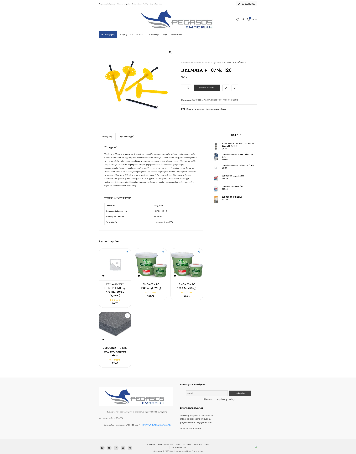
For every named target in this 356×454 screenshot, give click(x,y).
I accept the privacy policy (220, 399)
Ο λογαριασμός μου (165, 444)
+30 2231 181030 (247, 3)
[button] (170, 52)
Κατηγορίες (109, 34)
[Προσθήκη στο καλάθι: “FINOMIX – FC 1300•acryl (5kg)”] (175, 276)
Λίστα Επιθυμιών (123, 3)
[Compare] (235, 88)
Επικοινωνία (176, 34)
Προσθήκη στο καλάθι (207, 87)
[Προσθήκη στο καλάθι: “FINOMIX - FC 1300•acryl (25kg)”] (139, 276)
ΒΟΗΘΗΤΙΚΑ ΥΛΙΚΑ (201, 100)
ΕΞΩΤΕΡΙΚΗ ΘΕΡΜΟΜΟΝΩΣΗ (224, 100)
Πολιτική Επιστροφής (202, 444)
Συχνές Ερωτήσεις (156, 3)
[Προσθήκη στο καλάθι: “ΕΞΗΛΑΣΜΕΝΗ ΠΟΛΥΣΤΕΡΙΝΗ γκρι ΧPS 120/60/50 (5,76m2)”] (103, 276)
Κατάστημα (154, 34)
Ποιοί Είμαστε (136, 34)
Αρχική (123, 34)
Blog (165, 34)
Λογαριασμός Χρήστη (107, 3)
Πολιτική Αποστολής (140, 3)
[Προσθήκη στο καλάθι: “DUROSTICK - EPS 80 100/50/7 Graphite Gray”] (103, 340)
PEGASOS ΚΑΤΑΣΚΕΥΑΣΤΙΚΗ (156, 424)
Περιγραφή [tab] (107, 136)
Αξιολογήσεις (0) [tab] (127, 136)
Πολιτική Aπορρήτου (183, 444)
